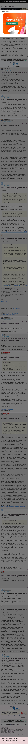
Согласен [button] (23, 740)
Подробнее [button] (9, 742)
